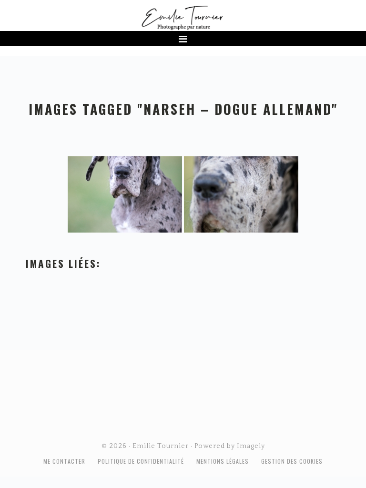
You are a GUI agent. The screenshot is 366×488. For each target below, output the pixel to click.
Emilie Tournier (183, 17)
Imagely (251, 446)
